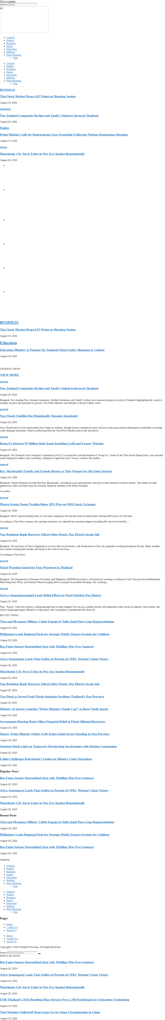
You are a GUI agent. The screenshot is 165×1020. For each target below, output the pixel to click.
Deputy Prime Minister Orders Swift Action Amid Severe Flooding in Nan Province (54, 734)
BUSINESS (7, 90)
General (10, 37)
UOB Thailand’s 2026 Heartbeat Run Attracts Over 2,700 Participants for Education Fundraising (64, 999)
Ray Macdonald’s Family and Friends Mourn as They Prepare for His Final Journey (56, 471)
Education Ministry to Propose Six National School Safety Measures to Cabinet (52, 350)
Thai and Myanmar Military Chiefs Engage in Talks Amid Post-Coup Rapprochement (57, 621)
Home (9, 924)
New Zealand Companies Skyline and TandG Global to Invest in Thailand (49, 115)
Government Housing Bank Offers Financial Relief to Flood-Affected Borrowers (52, 721)
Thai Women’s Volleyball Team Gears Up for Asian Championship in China (50, 1012)
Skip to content (7, 1)
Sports (9, 46)
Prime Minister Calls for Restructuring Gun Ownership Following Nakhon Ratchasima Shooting (64, 134)
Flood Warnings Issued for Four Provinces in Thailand (36, 567)
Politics (10, 40)
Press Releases (13, 55)
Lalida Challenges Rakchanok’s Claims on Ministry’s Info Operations (46, 759)
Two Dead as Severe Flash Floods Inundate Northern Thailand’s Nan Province (52, 696)
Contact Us (12, 927)
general (4, 381)
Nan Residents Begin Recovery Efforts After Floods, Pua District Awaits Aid (49, 534)
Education (11, 49)
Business (10, 43)
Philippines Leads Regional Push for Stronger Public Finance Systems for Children (54, 634)
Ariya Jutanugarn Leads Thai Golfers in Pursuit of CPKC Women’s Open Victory (54, 659)
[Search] (39, 953)
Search (3, 4)
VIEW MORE (9, 375)
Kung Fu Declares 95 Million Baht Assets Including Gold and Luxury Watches (52, 443)
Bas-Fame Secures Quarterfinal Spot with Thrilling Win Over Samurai (46, 646)
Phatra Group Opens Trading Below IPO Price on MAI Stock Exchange (48, 504)
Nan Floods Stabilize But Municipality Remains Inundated (39, 416)
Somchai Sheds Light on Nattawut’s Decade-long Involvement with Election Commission (58, 746)
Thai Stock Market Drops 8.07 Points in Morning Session (38, 96)
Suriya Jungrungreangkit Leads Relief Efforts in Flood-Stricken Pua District (50, 595)
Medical (10, 52)
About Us (11, 930)
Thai (15, 57)
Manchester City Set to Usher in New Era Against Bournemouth (42, 153)
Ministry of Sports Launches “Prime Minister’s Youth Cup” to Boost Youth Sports (54, 709)
